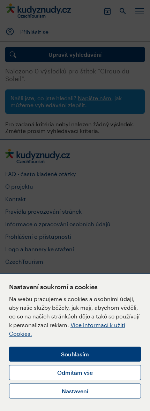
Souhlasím (75, 354)
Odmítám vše (75, 372)
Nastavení (75, 391)
